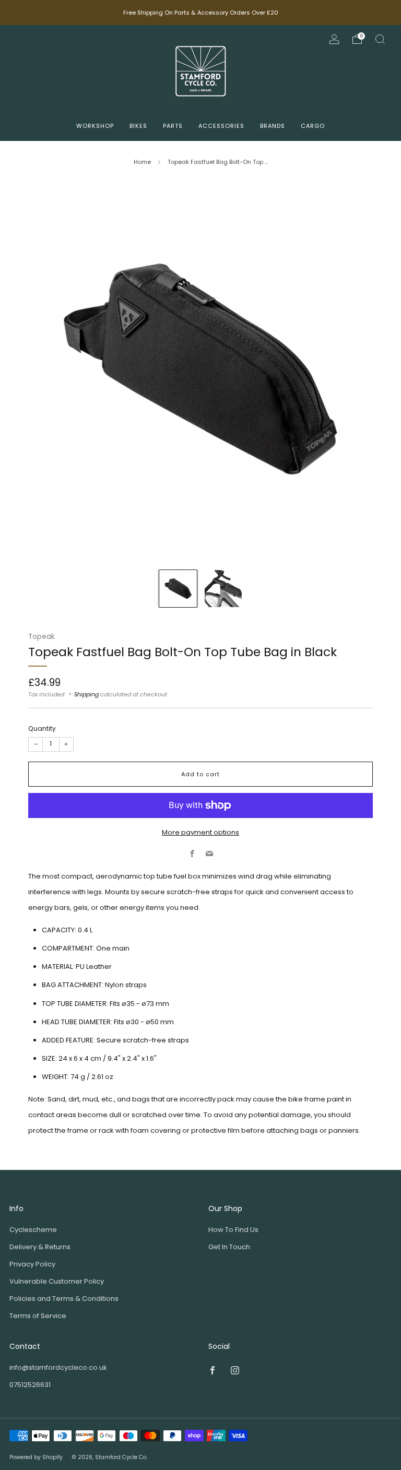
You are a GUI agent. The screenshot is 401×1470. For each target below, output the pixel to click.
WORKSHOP (95, 126)
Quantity (42, 728)
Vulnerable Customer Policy (56, 1281)
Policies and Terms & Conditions (64, 1298)
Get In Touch (229, 1247)
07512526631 (30, 1385)
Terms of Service (37, 1316)
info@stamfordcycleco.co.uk (58, 1367)
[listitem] (201, 12)
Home (142, 162)
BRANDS (272, 126)
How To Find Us (233, 1230)
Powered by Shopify (36, 1457)
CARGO (313, 126)
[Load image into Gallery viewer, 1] (178, 589)
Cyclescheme (33, 1230)
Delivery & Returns (39, 1247)
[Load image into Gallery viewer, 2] (223, 589)
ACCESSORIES (221, 126)
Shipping (86, 694)
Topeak (41, 637)
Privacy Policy (32, 1264)
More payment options (200, 832)
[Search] (380, 39)
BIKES (138, 126)
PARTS (173, 126)
